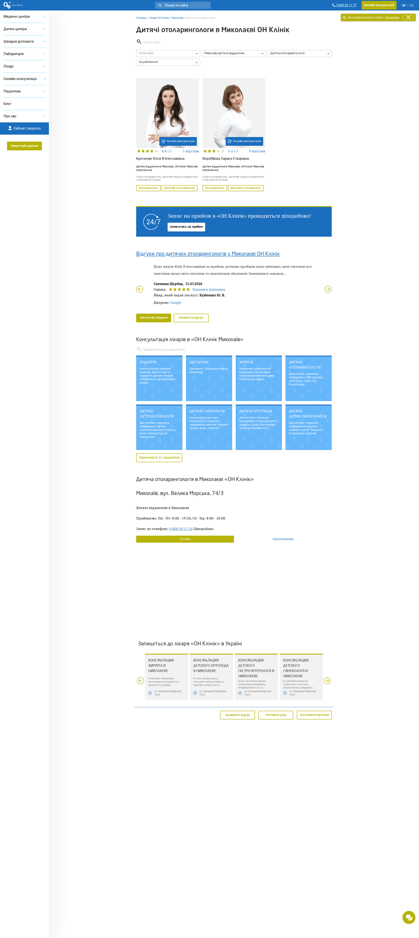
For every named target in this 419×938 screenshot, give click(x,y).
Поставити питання (314, 714)
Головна (141, 17)
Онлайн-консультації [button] (379, 5)
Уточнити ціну (276, 714)
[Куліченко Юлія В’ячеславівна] (167, 135)
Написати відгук (191, 317)
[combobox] (300, 53)
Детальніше (392, 17)
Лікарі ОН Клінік (159, 17)
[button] (183, 5)
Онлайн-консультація (181, 141)
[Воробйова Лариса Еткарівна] (234, 135)
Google (175, 302)
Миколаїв (178, 17)
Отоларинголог (148, 188)
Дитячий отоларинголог (179, 188)
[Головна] (13, 5)
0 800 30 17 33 (181, 528)
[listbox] (168, 53)
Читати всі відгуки (154, 317)
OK (408, 17)
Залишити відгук (237, 714)
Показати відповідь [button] (208, 289)
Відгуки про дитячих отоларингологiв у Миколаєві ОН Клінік (208, 254)
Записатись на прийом (186, 226)
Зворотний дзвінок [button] (24, 146)
